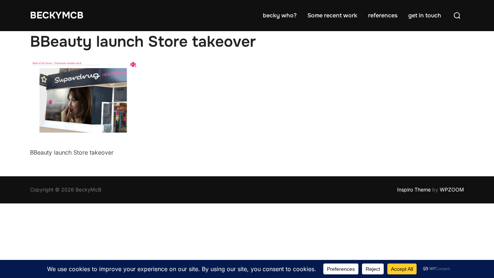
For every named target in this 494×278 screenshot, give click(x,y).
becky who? (280, 15)
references (382, 15)
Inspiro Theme (414, 189)
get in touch (424, 15)
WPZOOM (452, 189)
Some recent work (332, 15)
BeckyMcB (57, 15)
